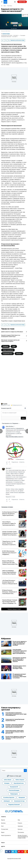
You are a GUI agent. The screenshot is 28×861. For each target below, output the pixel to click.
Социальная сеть (7, 353)
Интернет (18, 353)
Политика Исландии (14, 790)
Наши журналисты (6, 835)
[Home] (1, 5)
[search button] (25, 770)
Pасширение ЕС (14, 786)
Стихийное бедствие (8, 797)
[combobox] (14, 770)
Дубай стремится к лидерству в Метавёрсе (12, 331)
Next (5, 5)
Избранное (6, 639)
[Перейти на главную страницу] (5, 2)
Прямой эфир (22, 1)
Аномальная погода (19, 801)
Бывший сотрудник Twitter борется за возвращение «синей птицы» (10, 336)
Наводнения (22, 797)
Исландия (6, 783)
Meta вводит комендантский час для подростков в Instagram (10, 340)
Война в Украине (20, 779)
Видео (2, 832)
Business (3, 823)
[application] (14, 22)
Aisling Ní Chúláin (6, 33)
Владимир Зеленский (14, 804)
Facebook (5, 346)
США (13, 346)
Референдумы (14, 793)
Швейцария (7, 801)
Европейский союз (19, 783)
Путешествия (4, 829)
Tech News (9, 5)
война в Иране (7, 779)
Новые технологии (8, 350)
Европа (3, 820)
